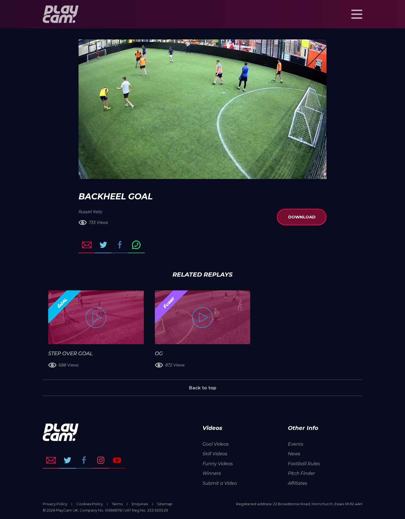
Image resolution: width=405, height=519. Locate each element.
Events (295, 444)
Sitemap (164, 504)
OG (159, 354)
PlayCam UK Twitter (67, 460)
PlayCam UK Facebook (84, 460)
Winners (211, 473)
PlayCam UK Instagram (100, 460)
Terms (117, 504)
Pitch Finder (301, 473)
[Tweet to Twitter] (103, 245)
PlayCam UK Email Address (51, 460)
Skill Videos (214, 453)
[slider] (187, 172)
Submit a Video (219, 483)
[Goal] (96, 317)
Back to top (202, 387)
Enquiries (140, 504)
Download (301, 217)
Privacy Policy (55, 504)
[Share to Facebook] (120, 245)
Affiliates (297, 483)
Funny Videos (217, 463)
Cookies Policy (89, 504)
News (294, 453)
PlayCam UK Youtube (117, 460)
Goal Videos (215, 444)
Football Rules (304, 463)
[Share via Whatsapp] (136, 245)
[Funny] (202, 317)
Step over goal (70, 354)
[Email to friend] (87, 245)
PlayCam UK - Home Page (61, 14)
